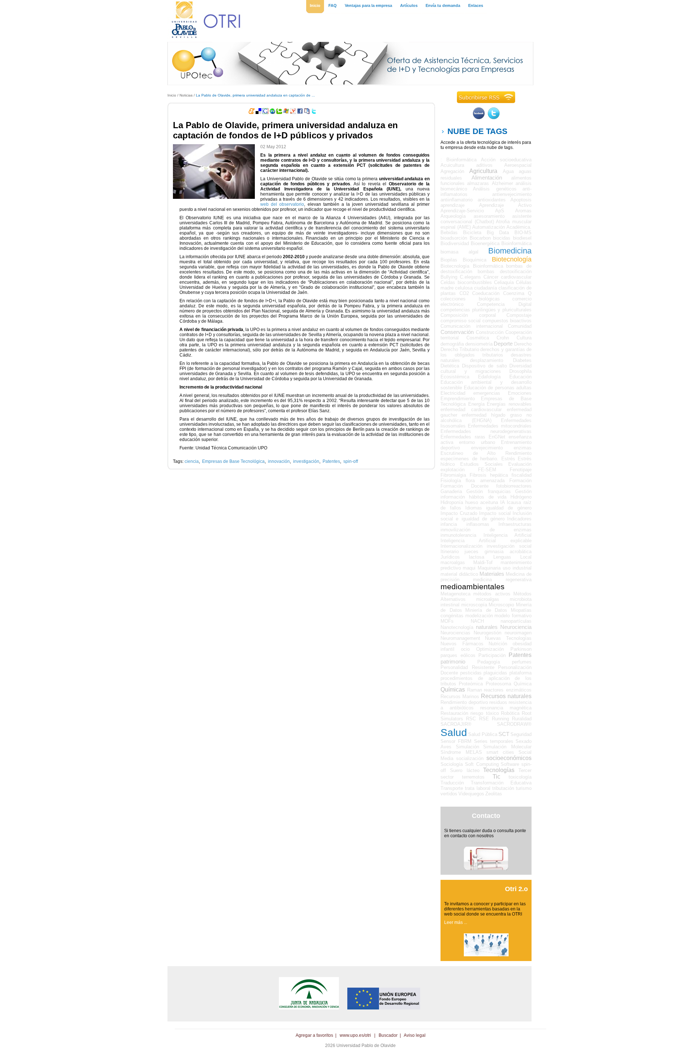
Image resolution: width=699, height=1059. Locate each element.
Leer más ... (455, 922)
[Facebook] (479, 117)
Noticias (186, 95)
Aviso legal (415, 1035)
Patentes (331, 461)
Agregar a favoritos (314, 1035)
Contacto (486, 815)
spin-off (350, 461)
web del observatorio (282, 204)
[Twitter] (493, 117)
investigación (306, 461)
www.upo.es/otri (355, 1035)
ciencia (192, 461)
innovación (279, 461)
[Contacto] (486, 868)
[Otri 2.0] (486, 954)
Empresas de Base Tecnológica (233, 461)
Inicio (171, 95)
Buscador (388, 1035)
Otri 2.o (516, 889)
